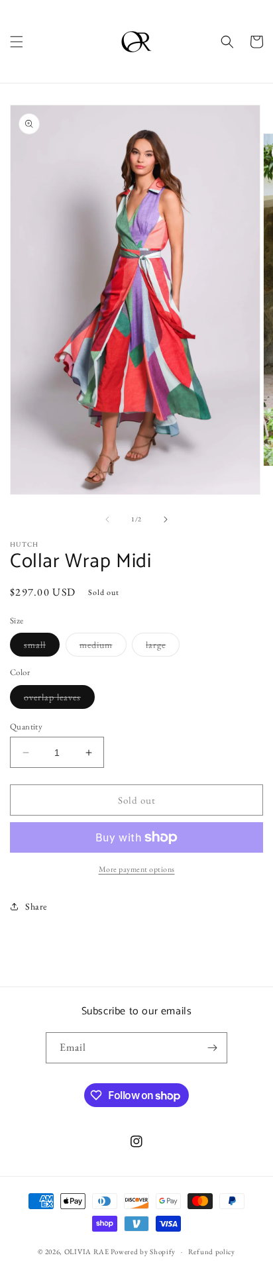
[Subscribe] (212, 1047)
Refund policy (211, 1251)
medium (103, 647)
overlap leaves (59, 699)
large (163, 647)
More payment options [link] (137, 869)
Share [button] (36, 906)
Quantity (26, 726)
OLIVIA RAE (86, 1251)
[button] (16, 41)
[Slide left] (107, 519)
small (42, 647)
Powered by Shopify (143, 1251)
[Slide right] (165, 519)
